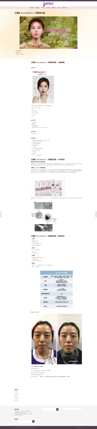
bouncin (81, 427)
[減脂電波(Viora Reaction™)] (1, 214)
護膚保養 (16, 395)
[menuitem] (32, 7)
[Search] (67, 7)
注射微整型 (16, 393)
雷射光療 (16, 391)
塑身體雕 (16, 396)
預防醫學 (16, 400)
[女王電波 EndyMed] (96, 214)
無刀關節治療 (17, 398)
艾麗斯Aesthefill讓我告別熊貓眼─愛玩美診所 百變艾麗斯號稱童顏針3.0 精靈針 (55, 376)
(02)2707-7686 (23, 412)
